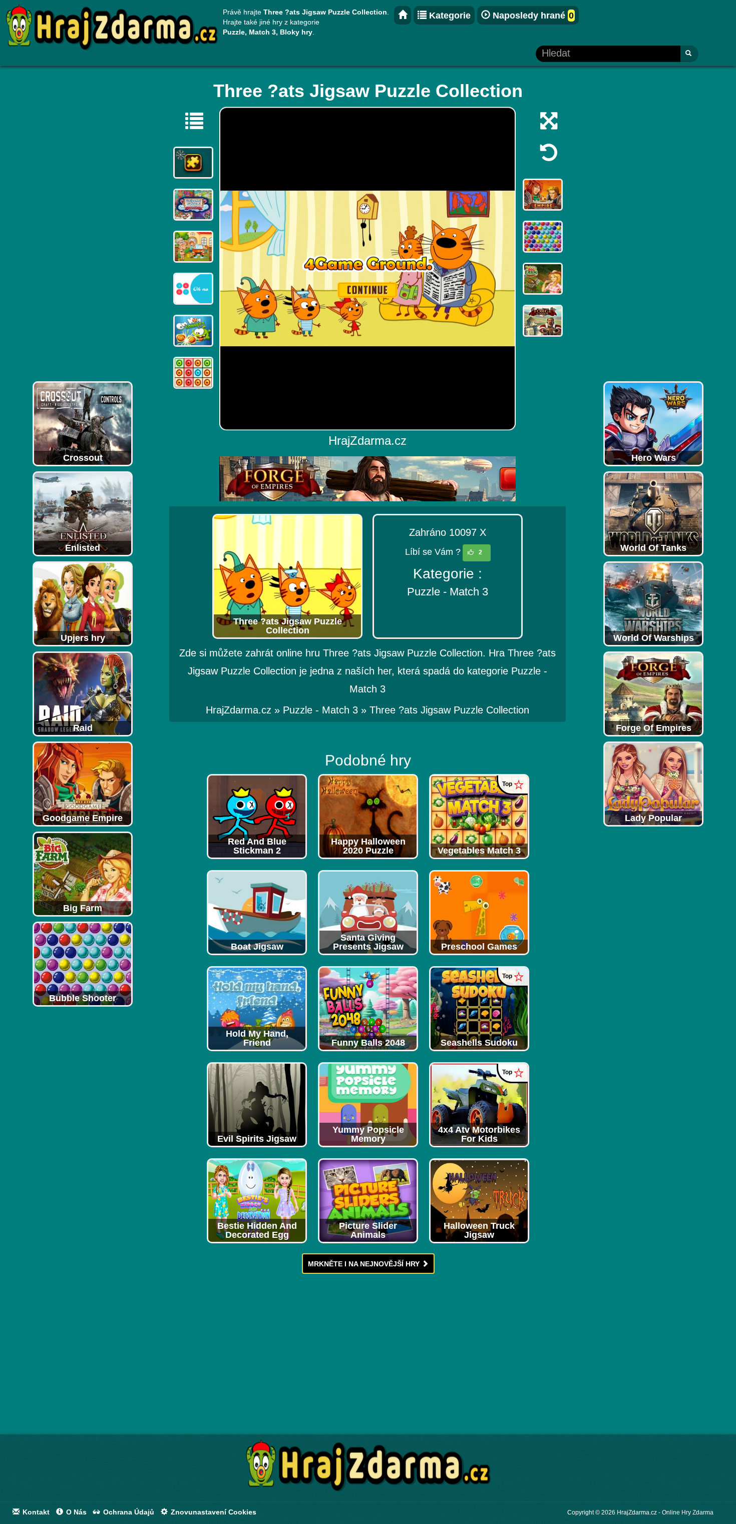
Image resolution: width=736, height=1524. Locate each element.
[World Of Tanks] (653, 513)
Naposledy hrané (532, 16)
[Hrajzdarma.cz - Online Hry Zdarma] (402, 15)
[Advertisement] (83, 226)
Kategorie (449, 16)
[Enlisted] (82, 513)
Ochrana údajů (127, 1512)
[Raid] (82, 693)
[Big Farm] (82, 874)
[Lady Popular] (653, 784)
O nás (75, 1512)
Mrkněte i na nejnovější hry (365, 1264)
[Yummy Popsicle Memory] (368, 1104)
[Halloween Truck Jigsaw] (479, 1200)
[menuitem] (449, 709)
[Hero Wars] (653, 423)
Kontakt (35, 1512)
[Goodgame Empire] (82, 784)
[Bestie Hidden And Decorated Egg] (256, 1200)
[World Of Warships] (653, 603)
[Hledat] (689, 54)
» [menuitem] (244, 709)
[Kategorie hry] (189, 121)
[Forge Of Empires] (653, 693)
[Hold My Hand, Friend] (256, 1008)
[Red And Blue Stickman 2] (256, 816)
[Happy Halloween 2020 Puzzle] (368, 816)
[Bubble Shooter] (82, 964)
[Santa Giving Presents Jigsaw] (368, 912)
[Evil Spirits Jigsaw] (256, 1104)
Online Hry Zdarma (687, 1512)
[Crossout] (82, 423)
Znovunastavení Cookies (212, 1512)
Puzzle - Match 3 (447, 591)
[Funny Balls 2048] (368, 1008)
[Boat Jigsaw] (256, 912)
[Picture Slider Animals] (368, 1200)
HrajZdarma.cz (238, 709)
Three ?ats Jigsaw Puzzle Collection (449, 709)
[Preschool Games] (479, 912)
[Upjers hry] (82, 603)
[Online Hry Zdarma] (368, 1468)
